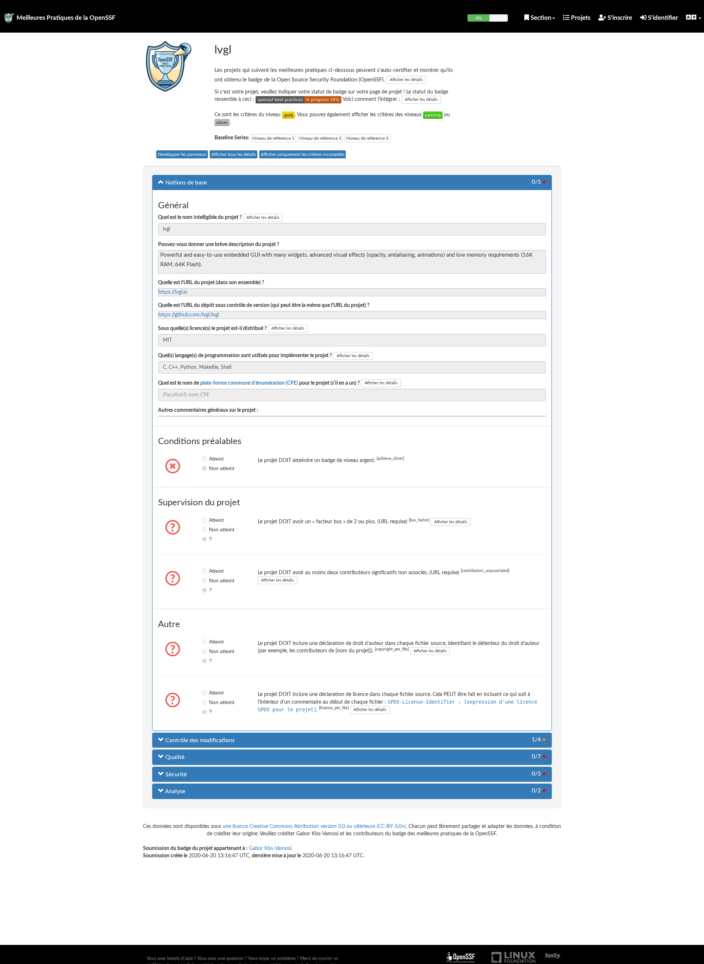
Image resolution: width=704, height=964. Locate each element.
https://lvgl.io (172, 292)
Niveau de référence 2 (320, 138)
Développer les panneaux (182, 154)
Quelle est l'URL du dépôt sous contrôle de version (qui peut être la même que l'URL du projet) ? (263, 305)
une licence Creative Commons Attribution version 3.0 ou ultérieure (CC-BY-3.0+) (314, 826)
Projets (579, 18)
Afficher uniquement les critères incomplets (302, 154)
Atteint (214, 459)
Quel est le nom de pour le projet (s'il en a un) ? (259, 383)
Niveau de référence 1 (273, 138)
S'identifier (662, 18)
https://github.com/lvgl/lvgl (188, 315)
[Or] (288, 114)
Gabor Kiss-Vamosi (270, 848)
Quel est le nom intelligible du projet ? (200, 217)
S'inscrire (619, 18)
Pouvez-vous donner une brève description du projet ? (218, 244)
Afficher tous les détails (233, 154)
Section (540, 18)
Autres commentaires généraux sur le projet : (208, 410)
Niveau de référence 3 (367, 138)
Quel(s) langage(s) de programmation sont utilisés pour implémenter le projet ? (245, 355)
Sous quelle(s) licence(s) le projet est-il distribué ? (212, 328)
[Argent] (222, 122)
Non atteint (214, 468)
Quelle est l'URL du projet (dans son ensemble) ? (211, 282)
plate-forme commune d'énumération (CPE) (249, 383)
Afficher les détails (406, 80)
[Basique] (433, 114)
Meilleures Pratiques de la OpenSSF (65, 18)
